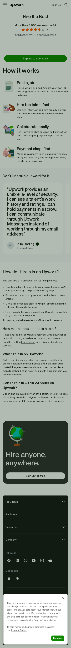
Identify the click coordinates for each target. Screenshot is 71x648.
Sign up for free (35, 476)
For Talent (11, 514)
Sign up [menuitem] (56, 4)
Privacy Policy (19, 630)
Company (11, 539)
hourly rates (28, 342)
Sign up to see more (35, 58)
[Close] (63, 598)
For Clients (12, 501)
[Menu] (5, 5)
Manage (57, 638)
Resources (12, 527)
